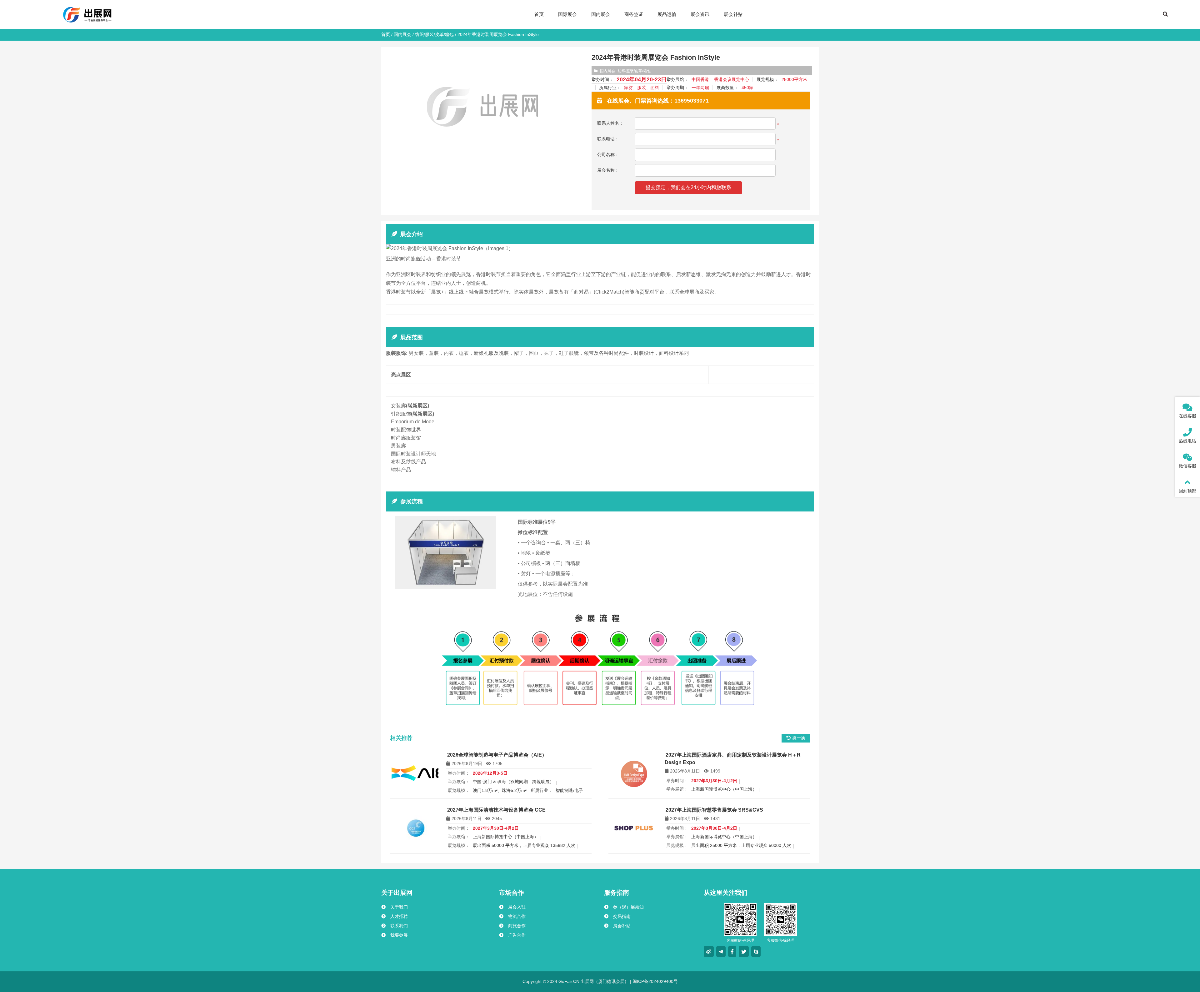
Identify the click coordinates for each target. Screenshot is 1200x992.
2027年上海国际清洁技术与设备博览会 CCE (496, 810)
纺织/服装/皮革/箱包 (434, 34)
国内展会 (402, 34)
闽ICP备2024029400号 (654, 981)
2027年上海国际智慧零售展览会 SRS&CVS (714, 810)
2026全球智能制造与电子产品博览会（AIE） (497, 755)
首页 (385, 34)
